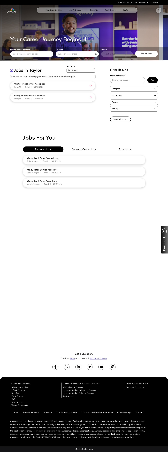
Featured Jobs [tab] (43, 149)
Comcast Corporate (135, 388)
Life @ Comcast (76, 10)
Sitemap (139, 413)
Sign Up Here (139, 307)
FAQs (125, 10)
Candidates (153, 2)
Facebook (55, 367)
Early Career (110, 10)
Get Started (139, 337)
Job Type (116, 109)
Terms (15, 413)
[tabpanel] (84, 171)
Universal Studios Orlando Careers (78, 393)
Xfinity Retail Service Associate (42, 170)
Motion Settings (124, 413)
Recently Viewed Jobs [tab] (84, 149)
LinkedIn (78, 367)
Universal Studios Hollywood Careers (79, 390)
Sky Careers (68, 396)
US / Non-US (117, 95)
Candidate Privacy (30, 413)
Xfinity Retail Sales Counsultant (42, 158)
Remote (115, 102)
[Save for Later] (91, 85)
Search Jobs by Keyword (20, 50)
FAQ (13, 399)
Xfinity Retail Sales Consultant (42, 181)
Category (116, 89)
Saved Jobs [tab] (124, 149)
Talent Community (19, 405)
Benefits (94, 10)
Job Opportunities (54, 10)
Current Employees (138, 2)
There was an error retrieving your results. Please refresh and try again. (42, 77)
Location (59, 50)
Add (152, 80)
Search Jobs (146, 54)
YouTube (101, 367)
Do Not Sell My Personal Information (97, 413)
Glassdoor (90, 367)
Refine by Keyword (117, 76)
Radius (104, 50)
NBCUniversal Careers (73, 388)
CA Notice (47, 413)
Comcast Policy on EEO (66, 413)
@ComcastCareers (98, 359)
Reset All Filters (121, 119)
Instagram (113, 367)
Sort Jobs (71, 66)
